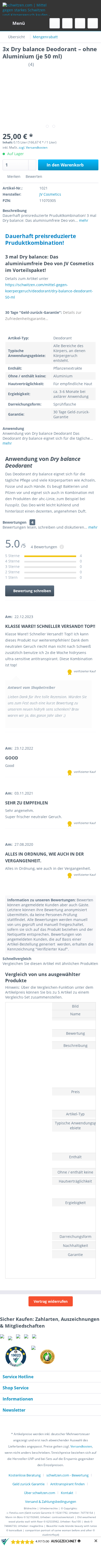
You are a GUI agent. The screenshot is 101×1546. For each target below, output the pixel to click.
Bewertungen (14, 522)
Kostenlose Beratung (25, 1475)
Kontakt (67, 1492)
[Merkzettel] (67, 23)
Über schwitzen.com (39, 1492)
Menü (18, 23)
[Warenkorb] (93, 23)
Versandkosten (81, 1446)
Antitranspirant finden (67, 1484)
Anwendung (13, 428)
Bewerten (33, 176)
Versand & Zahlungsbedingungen (50, 1501)
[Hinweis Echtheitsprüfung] (62, 547)
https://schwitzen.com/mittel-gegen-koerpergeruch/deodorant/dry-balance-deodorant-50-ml (49, 291)
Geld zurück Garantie (28, 1484)
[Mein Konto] (80, 23)
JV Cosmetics (50, 194)
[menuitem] (13, 23)
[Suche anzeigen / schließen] (54, 23)
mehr (83, 220)
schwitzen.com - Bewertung (67, 1475)
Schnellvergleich (17, 958)
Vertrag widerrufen (51, 1301)
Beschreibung (15, 210)
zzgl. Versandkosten (33, 147)
